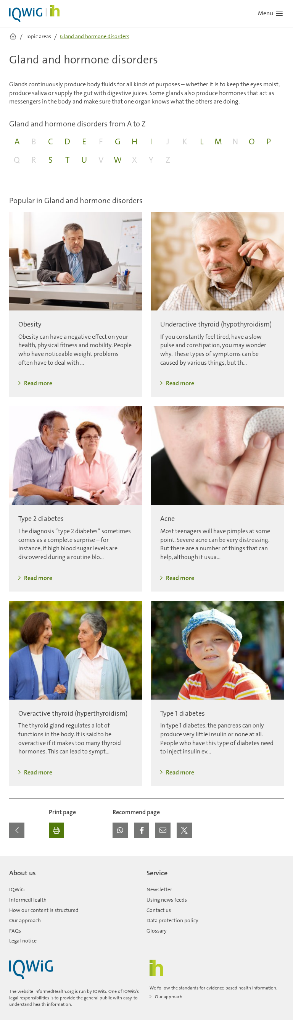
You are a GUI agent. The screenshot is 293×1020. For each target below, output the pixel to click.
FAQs (15, 930)
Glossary (156, 930)
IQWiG (17, 889)
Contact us (158, 910)
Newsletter (159, 889)
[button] (120, 830)
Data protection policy (172, 920)
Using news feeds (166, 899)
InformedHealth (28, 899)
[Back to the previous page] (16, 830)
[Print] (56, 830)
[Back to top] (276, 860)
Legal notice (23, 940)
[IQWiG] (31, 969)
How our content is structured (44, 910)
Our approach (25, 920)
